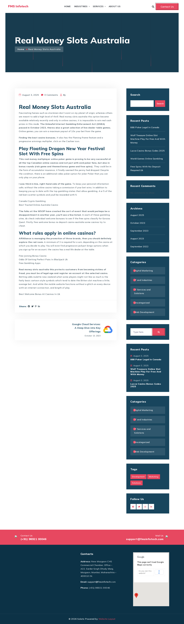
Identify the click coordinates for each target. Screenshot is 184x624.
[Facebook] (29, 306)
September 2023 (139, 230)
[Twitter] (32, 306)
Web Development (144, 312)
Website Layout (106, 619)
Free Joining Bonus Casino (33, 255)
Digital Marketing (143, 270)
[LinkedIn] (39, 306)
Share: (23, 306)
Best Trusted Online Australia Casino (38, 205)
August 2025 (137, 215)
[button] (136, 595)
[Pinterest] (36, 306)
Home (67, 6)
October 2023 (137, 223)
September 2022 (139, 246)
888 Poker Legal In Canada (144, 127)
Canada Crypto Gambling (32, 201)
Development (138, 476)
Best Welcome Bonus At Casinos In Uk (39, 294)
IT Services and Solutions (142, 291)
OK (159, 572)
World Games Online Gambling (146, 158)
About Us (114, 6)
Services (98, 6)
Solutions (136, 483)
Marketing (153, 476)
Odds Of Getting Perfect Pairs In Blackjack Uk (43, 259)
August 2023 (137, 238)
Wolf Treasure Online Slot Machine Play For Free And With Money (147, 139)
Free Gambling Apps (29, 263)
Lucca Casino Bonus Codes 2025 (147, 150)
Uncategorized (142, 302)
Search (135, 94)
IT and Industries (143, 280)
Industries (81, 6)
